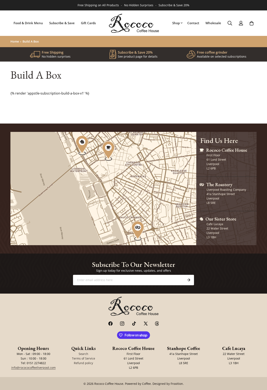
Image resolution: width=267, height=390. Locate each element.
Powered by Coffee (138, 384)
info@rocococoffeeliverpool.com (33, 368)
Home (14, 41)
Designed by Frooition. (168, 384)
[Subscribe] (188, 280)
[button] (176, 23)
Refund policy (83, 363)
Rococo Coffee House (108, 384)
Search (83, 354)
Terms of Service (83, 358)
